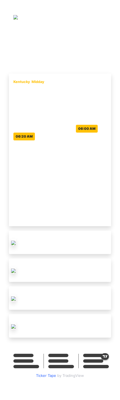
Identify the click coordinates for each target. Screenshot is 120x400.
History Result (81, 45)
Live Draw (51, 45)
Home (30, 45)
